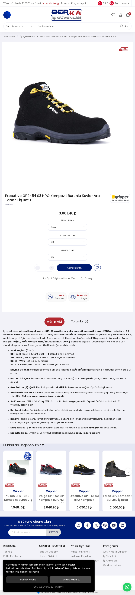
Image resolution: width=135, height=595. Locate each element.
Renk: (67, 220)
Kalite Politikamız (12, 556)
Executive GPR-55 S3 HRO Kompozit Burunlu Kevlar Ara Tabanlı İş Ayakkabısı (84, 498)
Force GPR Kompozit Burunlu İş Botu (117, 497)
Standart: (67, 235)
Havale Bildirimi (48, 556)
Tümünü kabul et (70, 580)
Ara (126, 26)
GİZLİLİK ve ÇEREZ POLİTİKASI (50, 587)
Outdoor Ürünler (112, 565)
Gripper (18, 491)
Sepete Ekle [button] (74, 267)
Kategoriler (110, 546)
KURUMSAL (10, 546)
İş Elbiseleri (109, 556)
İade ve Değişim (48, 552)
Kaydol (53, 532)
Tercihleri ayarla (27, 580)
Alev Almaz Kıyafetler (115, 552)
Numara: (67, 250)
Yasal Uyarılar (80, 546)
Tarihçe (7, 552)
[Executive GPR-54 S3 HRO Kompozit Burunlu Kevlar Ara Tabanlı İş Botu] (61, 117)
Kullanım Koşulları (81, 556)
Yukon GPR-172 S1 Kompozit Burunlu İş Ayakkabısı (18, 498)
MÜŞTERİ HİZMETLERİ (52, 546)
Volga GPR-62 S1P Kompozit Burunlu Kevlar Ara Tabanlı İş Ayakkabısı (51, 498)
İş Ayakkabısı (110, 561)
